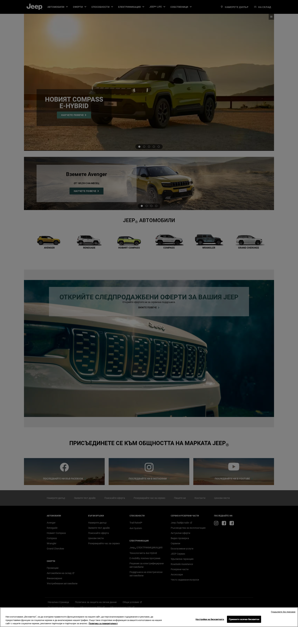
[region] (149, 617)
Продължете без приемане (283, 612)
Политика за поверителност (103, 623)
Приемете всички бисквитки (244, 619)
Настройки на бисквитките (210, 619)
